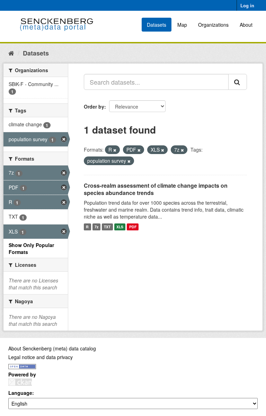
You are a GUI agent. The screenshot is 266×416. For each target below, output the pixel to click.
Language (20, 392)
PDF (132, 226)
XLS (119, 226)
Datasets (156, 24)
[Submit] (237, 82)
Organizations (213, 24)
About (246, 24)
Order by (94, 106)
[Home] (11, 52)
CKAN (20, 382)
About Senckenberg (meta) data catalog (52, 348)
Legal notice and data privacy (40, 357)
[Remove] (114, 150)
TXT (107, 226)
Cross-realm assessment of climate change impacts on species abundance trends (156, 189)
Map (182, 24)
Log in (247, 5)
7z (96, 226)
